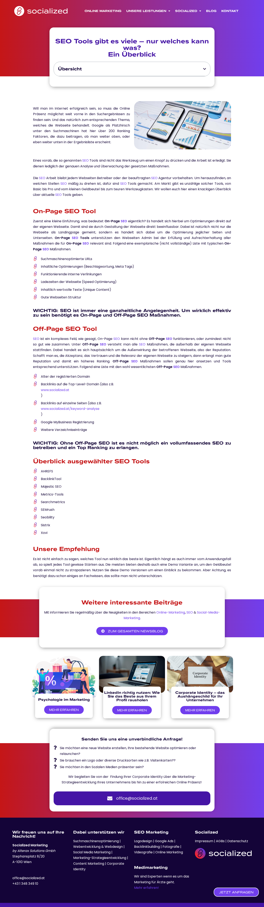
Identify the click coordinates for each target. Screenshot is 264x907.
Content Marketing (88, 863)
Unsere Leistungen (146, 10)
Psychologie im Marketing (64, 699)
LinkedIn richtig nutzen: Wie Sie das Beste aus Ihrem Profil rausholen (132, 696)
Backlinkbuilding (147, 846)
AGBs (220, 841)
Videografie (143, 852)
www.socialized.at (55, 390)
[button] (204, 69)
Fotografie (171, 846)
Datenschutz (237, 841)
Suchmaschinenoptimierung (96, 841)
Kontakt (229, 10)
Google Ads (163, 841)
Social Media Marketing (92, 852)
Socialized (186, 10)
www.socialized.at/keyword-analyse (70, 408)
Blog (211, 10)
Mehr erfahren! (146, 887)
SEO (85, 160)
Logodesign (143, 841)
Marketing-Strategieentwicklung (99, 857)
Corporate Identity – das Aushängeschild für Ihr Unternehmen (200, 696)
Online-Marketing (170, 612)
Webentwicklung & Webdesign (98, 846)
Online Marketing (103, 10)
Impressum (204, 841)
